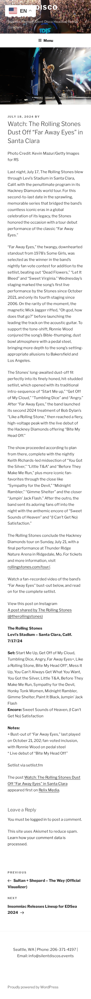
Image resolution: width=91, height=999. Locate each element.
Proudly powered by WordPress (33, 987)
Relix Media (49, 790)
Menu (48, 40)
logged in (38, 819)
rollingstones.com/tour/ (29, 567)
